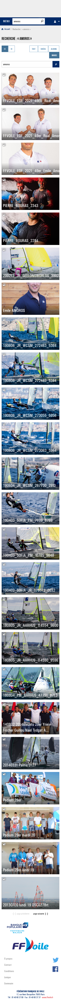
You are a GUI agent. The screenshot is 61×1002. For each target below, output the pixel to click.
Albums (54, 49)
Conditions (9, 971)
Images (54, 55)
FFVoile (44, 8)
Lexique (7, 977)
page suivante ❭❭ (40, 913)
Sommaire (8, 983)
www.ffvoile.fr (47, 997)
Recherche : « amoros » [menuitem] (22, 29)
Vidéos (43, 49)
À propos (8, 958)
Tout (33, 49)
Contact (8, 964)
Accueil (7, 29)
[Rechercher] (42, 21)
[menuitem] (56, 21)
